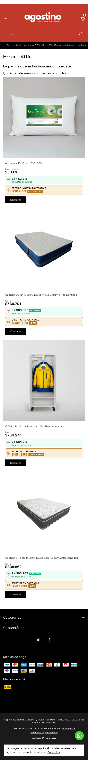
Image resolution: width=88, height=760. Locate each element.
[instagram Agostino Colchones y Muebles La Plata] (39, 640)
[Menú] (6, 19)
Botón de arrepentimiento (44, 732)
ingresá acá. (69, 728)
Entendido (53, 752)
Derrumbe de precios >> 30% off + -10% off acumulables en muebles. (41, 45)
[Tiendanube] (44, 738)
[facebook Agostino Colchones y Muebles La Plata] (49, 640)
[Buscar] (80, 34)
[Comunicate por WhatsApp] (79, 735)
